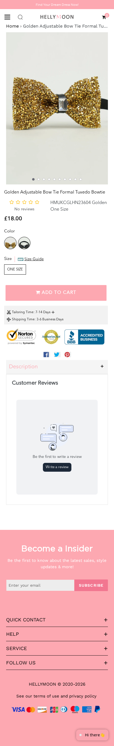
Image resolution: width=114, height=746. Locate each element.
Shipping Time (23, 319)
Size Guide (34, 259)
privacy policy (83, 696)
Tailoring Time (22, 312)
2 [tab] (38, 179)
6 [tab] (59, 179)
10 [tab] (80, 179)
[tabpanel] (57, 108)
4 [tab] (49, 179)
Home (12, 26)
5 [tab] (54, 179)
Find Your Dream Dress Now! (57, 4)
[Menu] (9, 16)
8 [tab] (70, 179)
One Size (15, 269)
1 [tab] (33, 179)
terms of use (46, 696)
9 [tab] (75, 179)
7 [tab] (65, 179)
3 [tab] (44, 179)
